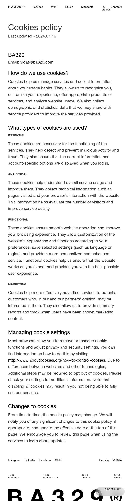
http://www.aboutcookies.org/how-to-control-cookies (56, 360)
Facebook (45, 460)
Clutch (59, 460)
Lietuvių (104, 460)
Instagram (14, 460)
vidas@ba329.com (36, 62)
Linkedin (30, 460)
